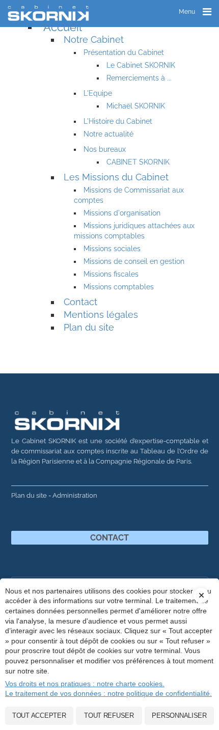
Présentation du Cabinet (124, 52)
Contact (80, 301)
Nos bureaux (105, 149)
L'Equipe (98, 93)
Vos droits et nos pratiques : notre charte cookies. (85, 684)
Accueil (62, 27)
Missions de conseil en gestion (134, 261)
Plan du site (89, 327)
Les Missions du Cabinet (116, 177)
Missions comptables (119, 287)
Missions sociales (112, 249)
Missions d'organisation (122, 213)
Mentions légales (101, 314)
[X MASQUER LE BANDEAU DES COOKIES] (201, 588)
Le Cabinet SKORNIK (140, 65)
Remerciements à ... (139, 78)
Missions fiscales (111, 274)
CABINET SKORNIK (138, 162)
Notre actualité (108, 134)
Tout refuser (109, 715)
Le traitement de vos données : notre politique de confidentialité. (108, 693)
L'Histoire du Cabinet (118, 121)
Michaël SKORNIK (135, 106)
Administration (74, 495)
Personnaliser (179, 715)
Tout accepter (39, 715)
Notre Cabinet (94, 39)
